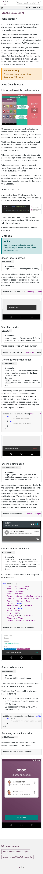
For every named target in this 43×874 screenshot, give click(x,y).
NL (27, 8)
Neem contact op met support (16, 851)
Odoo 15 (35, 8)
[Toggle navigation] (1, 7)
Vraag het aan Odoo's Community (17, 857)
